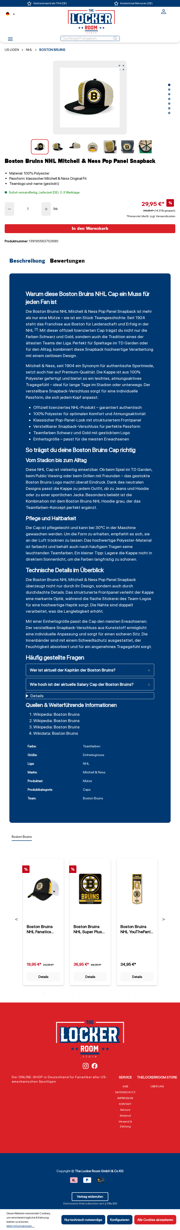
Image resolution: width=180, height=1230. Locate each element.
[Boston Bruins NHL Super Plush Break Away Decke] (90, 888)
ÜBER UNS (157, 1086)
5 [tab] (72, 993)
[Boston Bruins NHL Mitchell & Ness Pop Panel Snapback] (90, 97)
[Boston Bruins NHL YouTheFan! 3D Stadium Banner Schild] (137, 888)
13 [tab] (128, 993)
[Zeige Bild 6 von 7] (169, 108)
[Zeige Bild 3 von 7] (169, 94)
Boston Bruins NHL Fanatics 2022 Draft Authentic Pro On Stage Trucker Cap (42, 929)
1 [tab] (44, 993)
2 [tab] (51, 993)
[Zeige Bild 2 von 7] (169, 89)
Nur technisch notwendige (83, 1220)
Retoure (125, 1109)
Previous (16, 919)
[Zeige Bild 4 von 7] (169, 99)
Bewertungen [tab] (67, 261)
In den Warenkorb (90, 229)
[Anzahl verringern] (9, 209)
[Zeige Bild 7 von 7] (169, 113)
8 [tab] (93, 993)
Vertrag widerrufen (90, 1196)
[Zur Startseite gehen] (90, 21)
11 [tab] (114, 993)
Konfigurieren (119, 1220)
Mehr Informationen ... (20, 1226)
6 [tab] (79, 993)
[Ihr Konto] (163, 13)
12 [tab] (121, 993)
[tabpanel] (43, 919)
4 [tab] (65, 993)
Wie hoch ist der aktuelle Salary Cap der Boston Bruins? (82, 684)
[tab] (28, 261)
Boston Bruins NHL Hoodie (90, 501)
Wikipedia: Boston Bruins (56, 714)
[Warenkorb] (172, 11)
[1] (36, 329)
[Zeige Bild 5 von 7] (169, 103)
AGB (125, 1086)
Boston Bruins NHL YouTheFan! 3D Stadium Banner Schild (135, 929)
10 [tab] (107, 993)
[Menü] (10, 40)
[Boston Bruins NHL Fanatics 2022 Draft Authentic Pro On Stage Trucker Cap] (43, 888)
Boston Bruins (46, 311)
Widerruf (125, 1115)
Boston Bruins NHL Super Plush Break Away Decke (89, 929)
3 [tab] (58, 993)
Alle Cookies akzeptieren (155, 1220)
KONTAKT (125, 1104)
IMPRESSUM (125, 1098)
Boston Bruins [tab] (22, 837)
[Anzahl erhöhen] (46, 209)
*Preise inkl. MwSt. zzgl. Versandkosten (151, 216)
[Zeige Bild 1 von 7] (169, 85)
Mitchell (75, 311)
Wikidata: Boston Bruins (55, 733)
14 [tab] (135, 993)
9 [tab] (100, 993)
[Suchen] (115, 38)
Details (43, 977)
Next (163, 919)
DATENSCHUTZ (125, 1092)
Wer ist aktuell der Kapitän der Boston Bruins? (73, 669)
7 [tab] (86, 993)
